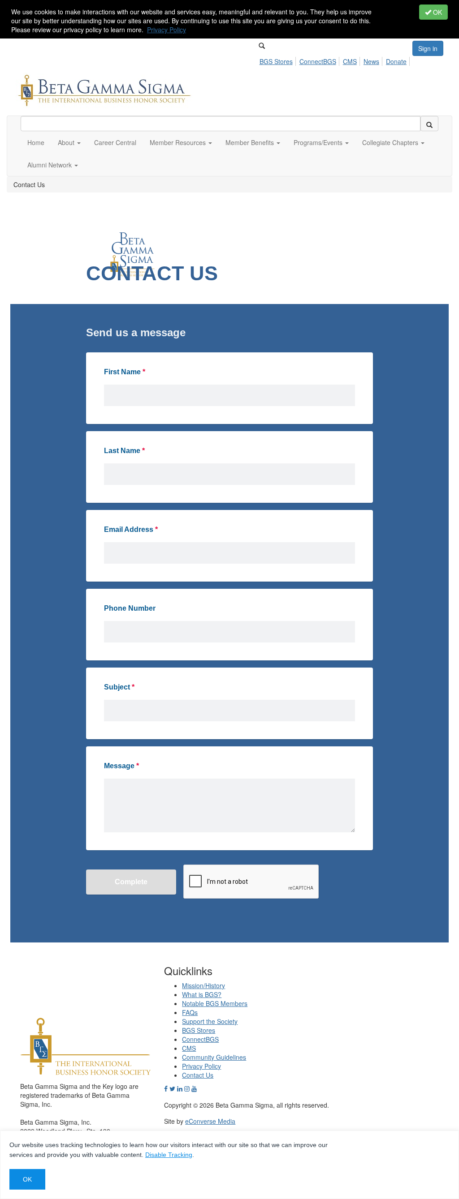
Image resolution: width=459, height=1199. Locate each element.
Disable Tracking (168, 1154)
